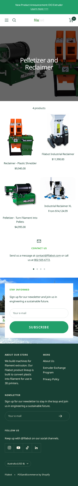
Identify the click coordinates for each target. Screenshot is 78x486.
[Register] (60, 416)
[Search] (14, 20)
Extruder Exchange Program (54, 370)
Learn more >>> (39, 9)
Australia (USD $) (16, 463)
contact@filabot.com (48, 255)
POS (20, 474)
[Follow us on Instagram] (9, 447)
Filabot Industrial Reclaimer (58, 154)
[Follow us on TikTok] (27, 447)
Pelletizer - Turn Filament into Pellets (20, 220)
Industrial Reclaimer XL (58, 206)
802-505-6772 (42, 260)
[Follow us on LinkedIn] (36, 447)
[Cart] (71, 20)
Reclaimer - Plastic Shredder (20, 163)
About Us (48, 361)
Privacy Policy (51, 379)
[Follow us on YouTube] (18, 447)
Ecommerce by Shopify (38, 474)
